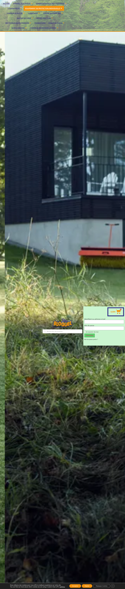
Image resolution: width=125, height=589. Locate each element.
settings (62, 587)
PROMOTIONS (40, 23)
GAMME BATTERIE (24, 18)
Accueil (6, 3)
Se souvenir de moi (92, 332)
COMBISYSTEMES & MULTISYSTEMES (50, 3)
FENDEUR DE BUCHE (15, 13)
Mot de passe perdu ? (91, 339)
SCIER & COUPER (18, 28)
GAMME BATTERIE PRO (52, 13)
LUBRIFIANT (33, 13)
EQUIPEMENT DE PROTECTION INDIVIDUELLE (42, 8)
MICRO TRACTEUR (44, 18)
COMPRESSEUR (14, 8)
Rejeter (87, 586)
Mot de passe (89, 325)
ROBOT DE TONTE (55, 23)
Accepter (75, 586)
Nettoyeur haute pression (17, 23)
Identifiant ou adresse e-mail (94, 319)
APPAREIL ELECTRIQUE (21, 3)
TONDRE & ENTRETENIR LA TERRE (43, 28)
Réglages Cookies (101, 586)
